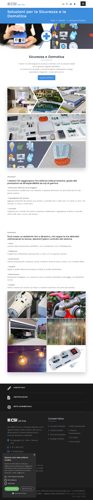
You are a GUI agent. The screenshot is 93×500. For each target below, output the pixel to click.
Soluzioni (62, 20)
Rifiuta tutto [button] (27, 489)
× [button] (34, 455)
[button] (19, 493)
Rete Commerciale (22, 406)
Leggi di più (20, 473)
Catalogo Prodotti (57, 439)
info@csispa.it (18, 451)
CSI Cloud (74, 437)
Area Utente (75, 441)
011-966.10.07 (18, 447)
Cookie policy (81, 493)
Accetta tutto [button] (11, 489)
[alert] (19, 475)
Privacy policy (70, 493)
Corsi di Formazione (57, 434)
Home (53, 20)
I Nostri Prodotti (56, 430)
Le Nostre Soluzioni (57, 426)
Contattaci (19, 387)
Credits (83, 496)
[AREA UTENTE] (74, 4)
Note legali (76, 496)
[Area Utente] (70, 4)
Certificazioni (20, 397)
